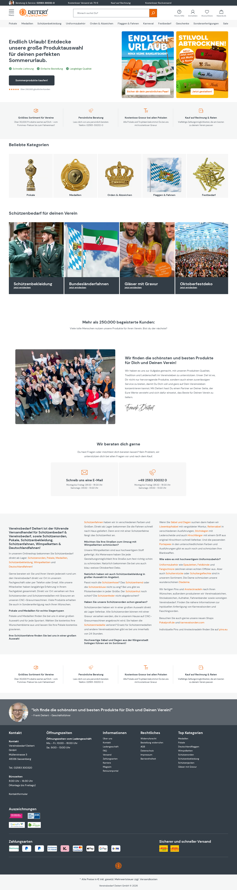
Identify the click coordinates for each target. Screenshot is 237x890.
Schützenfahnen (93, 522)
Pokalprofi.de (167, 622)
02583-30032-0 (46, 3)
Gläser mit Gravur (141, 284)
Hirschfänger (195, 535)
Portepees (165, 544)
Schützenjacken (186, 762)
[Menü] (12, 12)
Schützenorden (37, 558)
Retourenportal (110, 770)
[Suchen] (153, 13)
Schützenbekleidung (33, 284)
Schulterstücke (174, 573)
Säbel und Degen (181, 522)
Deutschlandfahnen (20, 566)
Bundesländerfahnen (89, 284)
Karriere (107, 762)
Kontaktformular (18, 794)
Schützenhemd (134, 582)
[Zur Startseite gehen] (37, 13)
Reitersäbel (214, 526)
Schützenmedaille (94, 625)
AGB (143, 746)
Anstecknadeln (193, 589)
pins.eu (223, 629)
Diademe (184, 582)
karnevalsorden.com (192, 622)
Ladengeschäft (110, 746)
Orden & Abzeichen (120, 195)
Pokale (31, 195)
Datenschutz (147, 750)
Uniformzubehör (168, 564)
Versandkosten (148, 879)
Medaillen (75, 195)
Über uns (107, 738)
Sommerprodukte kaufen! (31, 80)
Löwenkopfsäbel (168, 526)
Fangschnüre (166, 569)
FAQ (105, 750)
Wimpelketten (42, 562)
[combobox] (111, 13)
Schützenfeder (106, 595)
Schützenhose (110, 582)
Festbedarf (209, 195)
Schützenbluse (97, 587)
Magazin (107, 766)
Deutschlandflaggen (188, 746)
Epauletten (189, 564)
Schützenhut (133, 591)
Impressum (146, 754)
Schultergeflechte (200, 573)
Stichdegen (201, 531)
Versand (107, 754)
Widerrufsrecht (148, 738)
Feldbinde (203, 564)
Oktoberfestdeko (196, 284)
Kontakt (107, 742)
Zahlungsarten (110, 758)
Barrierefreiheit (148, 758)
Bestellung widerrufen (152, 742)
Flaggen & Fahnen (164, 195)
